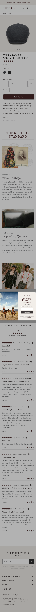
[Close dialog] (35, 292)
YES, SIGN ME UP (27, 312)
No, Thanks (27, 314)
